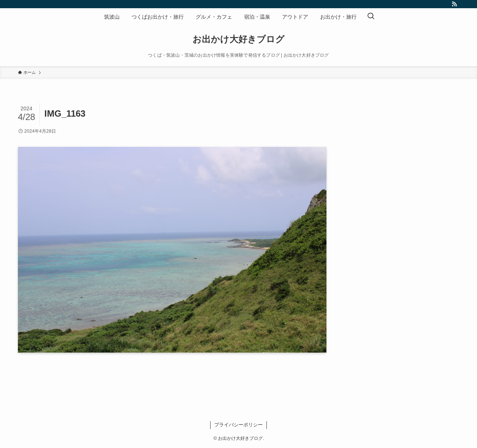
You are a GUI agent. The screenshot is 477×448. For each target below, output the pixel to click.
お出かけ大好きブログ (239, 39)
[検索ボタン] (371, 16)
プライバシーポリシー (238, 425)
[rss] (454, 4)
